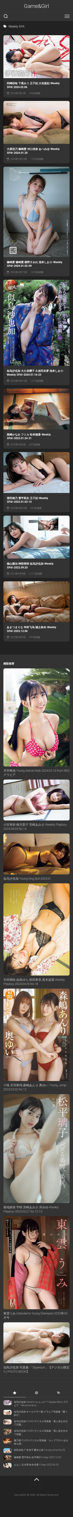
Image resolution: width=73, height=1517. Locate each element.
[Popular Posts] (14, 1393)
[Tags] (59, 1393)
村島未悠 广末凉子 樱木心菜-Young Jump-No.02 (39, 1450)
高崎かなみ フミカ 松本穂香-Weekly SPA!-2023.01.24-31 (29, 436)
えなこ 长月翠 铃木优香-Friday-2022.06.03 (36, 1464)
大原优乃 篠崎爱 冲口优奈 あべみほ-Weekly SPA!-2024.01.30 (33, 150)
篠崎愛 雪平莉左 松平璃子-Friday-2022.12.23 (37, 1457)
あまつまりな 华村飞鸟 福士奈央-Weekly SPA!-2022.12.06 (31, 629)
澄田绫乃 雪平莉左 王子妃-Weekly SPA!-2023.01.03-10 (27, 500)
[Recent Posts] (36, 1393)
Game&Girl (36, 6)
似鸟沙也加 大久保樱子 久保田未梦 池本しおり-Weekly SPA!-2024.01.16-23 (35, 372)
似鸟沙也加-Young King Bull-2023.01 (27, 878)
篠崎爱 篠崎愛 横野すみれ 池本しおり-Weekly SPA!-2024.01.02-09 (34, 264)
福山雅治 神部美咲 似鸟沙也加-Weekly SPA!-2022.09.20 (30, 565)
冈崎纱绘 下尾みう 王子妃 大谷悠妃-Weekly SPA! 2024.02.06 (33, 85)
